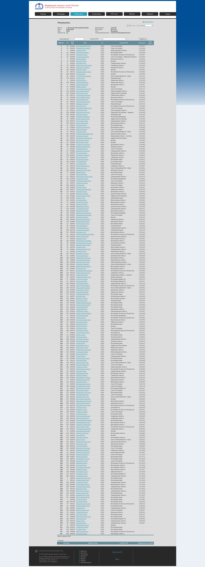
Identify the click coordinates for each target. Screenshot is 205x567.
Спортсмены (96, 14)
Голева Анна (80, 78)
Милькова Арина (81, 324)
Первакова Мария (82, 373)
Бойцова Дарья (81, 70)
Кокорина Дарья (81, 382)
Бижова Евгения (81, 129)
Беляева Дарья (81, 371)
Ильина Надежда (82, 412)
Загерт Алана (80, 335)
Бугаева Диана (81, 187)
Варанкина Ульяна (82, 253)
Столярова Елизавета (83, 76)
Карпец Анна (80, 198)
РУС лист (114, 14)
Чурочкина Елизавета (83, 429)
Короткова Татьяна (82, 290)
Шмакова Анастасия (83, 380)
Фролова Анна (81, 232)
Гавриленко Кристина (83, 478)
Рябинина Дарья (81, 367)
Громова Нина (81, 247)
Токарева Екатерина (83, 403)
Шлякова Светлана (82, 397)
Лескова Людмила (82, 292)
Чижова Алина (81, 50)
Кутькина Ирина (81, 499)
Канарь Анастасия (82, 493)
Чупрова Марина (82, 446)
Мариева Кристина (82, 480)
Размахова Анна (81, 309)
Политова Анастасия (83, 442)
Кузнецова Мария (82, 352)
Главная (43, 14)
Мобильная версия (86, 562)
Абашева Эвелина (82, 433)
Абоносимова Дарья (83, 97)
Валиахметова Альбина (84, 271)
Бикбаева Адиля (81, 463)
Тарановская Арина (82, 484)
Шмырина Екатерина (83, 245)
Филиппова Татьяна (83, 358)
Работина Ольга (81, 534)
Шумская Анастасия (83, 151)
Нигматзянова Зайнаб (83, 313)
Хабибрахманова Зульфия (85, 234)
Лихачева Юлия (81, 360)
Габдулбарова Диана (83, 369)
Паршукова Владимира (84, 420)
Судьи (167, 14)
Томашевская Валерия (83, 215)
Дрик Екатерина (81, 191)
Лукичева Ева (80, 74)
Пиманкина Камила (82, 450)
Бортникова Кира (82, 307)
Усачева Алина (81, 132)
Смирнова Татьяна (82, 206)
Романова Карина (82, 104)
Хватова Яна (80, 435)
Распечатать (149, 22)
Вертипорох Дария (82, 491)
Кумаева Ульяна (81, 410)
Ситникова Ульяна (82, 209)
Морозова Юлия (81, 281)
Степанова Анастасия (83, 89)
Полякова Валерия (82, 228)
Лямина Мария (81, 87)
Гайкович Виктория (82, 294)
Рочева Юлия (80, 343)
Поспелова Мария (82, 99)
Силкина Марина (82, 512)
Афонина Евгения (82, 341)
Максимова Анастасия (83, 401)
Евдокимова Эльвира (83, 377)
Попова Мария (81, 59)
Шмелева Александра (83, 213)
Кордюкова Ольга (82, 476)
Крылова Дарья (81, 465)
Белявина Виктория (83, 221)
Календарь (61, 14)
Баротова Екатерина (83, 448)
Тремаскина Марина (83, 117)
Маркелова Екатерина (83, 303)
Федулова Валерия (82, 418)
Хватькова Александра (83, 108)
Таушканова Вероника (83, 189)
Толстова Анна (81, 519)
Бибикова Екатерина (83, 384)
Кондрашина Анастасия (84, 176)
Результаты (79, 14)
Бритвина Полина (82, 194)
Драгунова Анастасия (83, 516)
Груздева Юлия (81, 164)
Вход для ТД (117, 552)
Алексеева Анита (82, 93)
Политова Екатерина (83, 305)
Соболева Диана (82, 149)
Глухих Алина (80, 356)
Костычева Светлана (83, 399)
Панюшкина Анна (82, 179)
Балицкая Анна (81, 238)
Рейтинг (132, 14)
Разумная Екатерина (83, 487)
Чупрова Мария (81, 162)
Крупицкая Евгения (82, 57)
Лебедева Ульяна (82, 437)
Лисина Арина (81, 318)
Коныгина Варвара (82, 365)
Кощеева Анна (81, 106)
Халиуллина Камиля (83, 286)
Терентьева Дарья (82, 390)
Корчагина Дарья (82, 461)
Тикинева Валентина (83, 102)
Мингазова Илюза (82, 531)
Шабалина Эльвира (82, 67)
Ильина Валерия (82, 354)
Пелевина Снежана (82, 155)
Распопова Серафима (83, 241)
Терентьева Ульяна (82, 224)
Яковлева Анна (81, 63)
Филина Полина (81, 326)
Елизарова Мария (82, 315)
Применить (143, 39)
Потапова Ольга (81, 514)
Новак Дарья (80, 521)
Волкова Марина (81, 375)
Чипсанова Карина (82, 52)
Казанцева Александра (84, 65)
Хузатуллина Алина (83, 333)
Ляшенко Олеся (81, 125)
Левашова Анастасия (83, 170)
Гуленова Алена (81, 300)
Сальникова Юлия (82, 283)
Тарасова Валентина (83, 196)
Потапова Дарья (81, 501)
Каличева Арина (81, 110)
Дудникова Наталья (82, 459)
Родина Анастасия (82, 236)
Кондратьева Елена (83, 452)
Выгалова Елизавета (83, 219)
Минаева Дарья (81, 489)
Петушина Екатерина (83, 320)
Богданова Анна (81, 168)
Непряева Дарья (81, 55)
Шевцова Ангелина (82, 525)
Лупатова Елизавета (83, 288)
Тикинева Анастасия (83, 112)
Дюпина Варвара (82, 457)
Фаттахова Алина (82, 121)
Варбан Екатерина (82, 510)
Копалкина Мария (82, 217)
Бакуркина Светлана (83, 388)
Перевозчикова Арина (83, 72)
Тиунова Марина (81, 153)
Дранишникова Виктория (84, 134)
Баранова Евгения (82, 211)
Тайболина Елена (82, 311)
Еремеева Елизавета (83, 48)
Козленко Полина (82, 202)
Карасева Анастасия (83, 504)
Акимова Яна (80, 508)
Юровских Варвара (82, 264)
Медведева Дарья (82, 142)
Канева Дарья (81, 172)
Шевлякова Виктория (83, 249)
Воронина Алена (82, 298)
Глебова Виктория (82, 82)
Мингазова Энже (81, 157)
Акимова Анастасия (82, 495)
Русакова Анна (81, 268)
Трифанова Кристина (83, 258)
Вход (117, 559)
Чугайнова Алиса (82, 482)
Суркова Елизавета (82, 230)
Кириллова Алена (82, 123)
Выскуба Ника (81, 296)
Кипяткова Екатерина (83, 46)
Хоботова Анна (81, 80)
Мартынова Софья (82, 140)
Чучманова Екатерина (83, 181)
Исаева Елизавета (82, 454)
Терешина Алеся (82, 474)
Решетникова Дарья (83, 119)
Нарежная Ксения (82, 136)
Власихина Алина (82, 348)
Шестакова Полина (82, 91)
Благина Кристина (82, 363)
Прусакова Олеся (82, 472)
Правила (150, 14)
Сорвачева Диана (82, 527)
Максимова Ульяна (82, 345)
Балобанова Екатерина (84, 138)
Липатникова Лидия (83, 497)
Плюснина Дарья (82, 183)
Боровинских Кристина (84, 243)
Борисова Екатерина (83, 95)
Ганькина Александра (83, 425)
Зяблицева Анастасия (83, 350)
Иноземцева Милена (83, 260)
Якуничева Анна (81, 444)
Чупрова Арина (81, 407)
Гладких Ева (80, 185)
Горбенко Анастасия (83, 144)
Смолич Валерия (82, 275)
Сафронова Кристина (83, 277)
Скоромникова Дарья (83, 422)
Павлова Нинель (81, 114)
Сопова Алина (81, 529)
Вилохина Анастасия (83, 405)
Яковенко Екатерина (83, 147)
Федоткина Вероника (83, 416)
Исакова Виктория (82, 395)
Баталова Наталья (82, 339)
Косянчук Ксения (81, 204)
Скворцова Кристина (83, 273)
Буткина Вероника (82, 159)
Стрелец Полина (82, 279)
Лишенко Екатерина (83, 127)
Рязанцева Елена (82, 256)
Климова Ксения (81, 469)
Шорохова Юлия (81, 174)
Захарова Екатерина (83, 431)
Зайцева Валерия (82, 85)
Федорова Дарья (81, 322)
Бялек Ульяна (80, 439)
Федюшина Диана (82, 330)
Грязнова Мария (81, 226)
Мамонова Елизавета (83, 266)
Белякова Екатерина (83, 386)
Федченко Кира (81, 61)
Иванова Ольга (81, 523)
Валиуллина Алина (82, 427)
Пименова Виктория (83, 506)
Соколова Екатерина (83, 467)
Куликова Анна (81, 251)
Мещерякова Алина (82, 166)
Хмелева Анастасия (83, 262)
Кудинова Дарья (81, 337)
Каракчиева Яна (81, 414)
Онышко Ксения (81, 328)
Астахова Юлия (81, 200)
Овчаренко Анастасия (83, 392)
